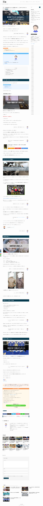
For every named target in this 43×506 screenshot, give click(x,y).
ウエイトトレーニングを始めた (9, 71)
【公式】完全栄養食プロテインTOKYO (16, 405)
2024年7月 (32, 77)
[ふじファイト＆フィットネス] (5, 2)
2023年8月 (32, 90)
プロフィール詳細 (32, 43)
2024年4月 (32, 81)
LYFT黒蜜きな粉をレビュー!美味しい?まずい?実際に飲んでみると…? (35, 15)
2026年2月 (32, 52)
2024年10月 (32, 73)
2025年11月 (32, 56)
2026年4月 (32, 49)
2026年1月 (32, 53)
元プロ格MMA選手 (7, 61)
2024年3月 (32, 82)
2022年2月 (32, 111)
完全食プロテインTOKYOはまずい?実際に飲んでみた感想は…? (35, 17)
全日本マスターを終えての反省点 (10, 73)
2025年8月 (32, 60)
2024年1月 (32, 85)
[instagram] (12, 430)
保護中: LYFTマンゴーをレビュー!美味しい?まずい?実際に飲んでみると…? (35, 12)
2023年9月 (32, 89)
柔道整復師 (6, 63)
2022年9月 (32, 102)
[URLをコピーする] (27, 414)
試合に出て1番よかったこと (9, 74)
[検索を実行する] (39, 7)
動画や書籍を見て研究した (10, 70)
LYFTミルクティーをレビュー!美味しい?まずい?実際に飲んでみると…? (35, 19)
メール (5, 471)
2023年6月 (32, 93)
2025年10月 (32, 57)
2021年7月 (32, 114)
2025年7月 (32, 61)
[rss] (22, 504)
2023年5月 (32, 94)
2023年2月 (32, 98)
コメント (5, 460)
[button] (5, 414)
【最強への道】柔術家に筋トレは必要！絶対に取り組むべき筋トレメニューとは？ (12, 198)
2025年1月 (32, 69)
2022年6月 (32, 106)
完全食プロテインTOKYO (13, 394)
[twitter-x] (11, 430)
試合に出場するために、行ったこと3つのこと (11, 69)
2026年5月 (32, 48)
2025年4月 (32, 65)
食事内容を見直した (8, 72)
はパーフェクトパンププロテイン (21, 217)
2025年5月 (32, 64)
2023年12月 (32, 86)
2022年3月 (32, 110)
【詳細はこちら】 (5, 402)
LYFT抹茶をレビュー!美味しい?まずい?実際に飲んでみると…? (35, 13)
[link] (10, 430)
